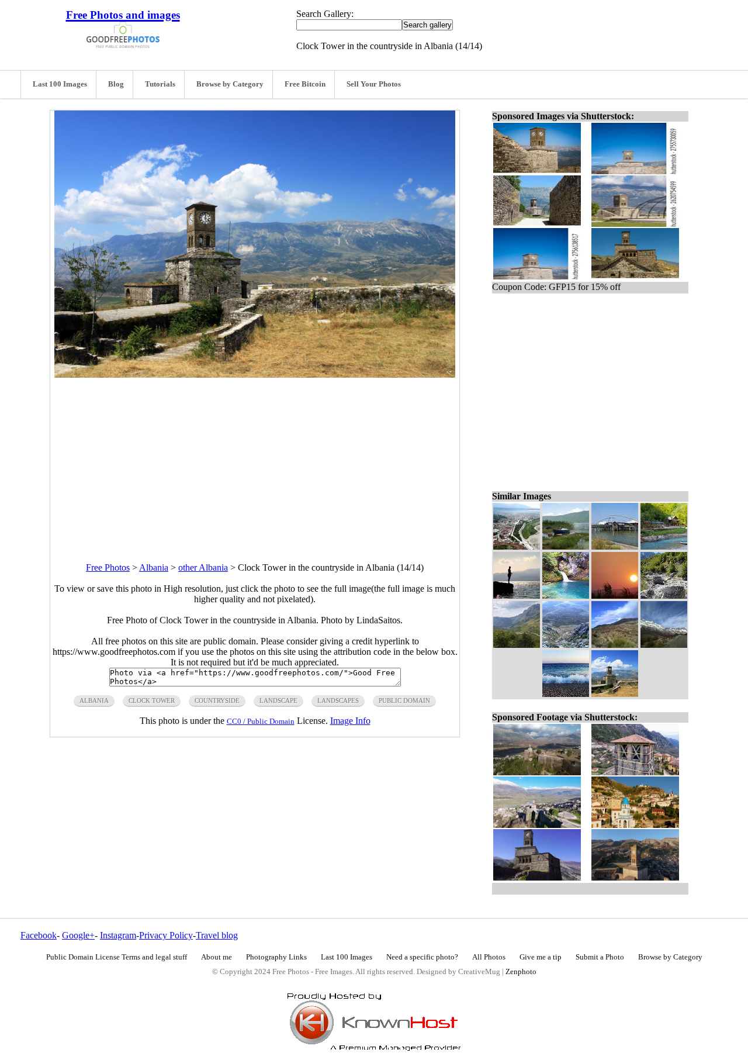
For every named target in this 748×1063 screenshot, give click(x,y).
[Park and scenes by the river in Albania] (663, 546)
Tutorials (160, 84)
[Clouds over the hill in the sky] (614, 645)
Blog (116, 84)
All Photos (488, 957)
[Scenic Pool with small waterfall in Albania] (565, 595)
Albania (153, 567)
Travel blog (217, 935)
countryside (217, 700)
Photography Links (276, 957)
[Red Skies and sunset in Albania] (614, 595)
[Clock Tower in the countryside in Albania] (614, 694)
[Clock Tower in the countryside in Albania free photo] (254, 374)
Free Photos (108, 567)
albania (94, 700)
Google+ (78, 935)
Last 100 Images (60, 84)
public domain (404, 700)
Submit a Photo (600, 957)
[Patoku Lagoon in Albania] (614, 546)
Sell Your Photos (374, 84)
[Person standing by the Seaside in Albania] (516, 595)
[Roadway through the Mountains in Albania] (663, 645)
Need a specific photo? (422, 957)
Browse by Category (230, 84)
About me (216, 957)
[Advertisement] (254, 459)
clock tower (152, 700)
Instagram (118, 935)
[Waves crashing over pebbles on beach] (565, 694)
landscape (278, 700)
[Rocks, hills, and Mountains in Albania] (565, 645)
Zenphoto (520, 972)
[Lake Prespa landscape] (565, 546)
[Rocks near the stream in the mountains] (663, 595)
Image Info (350, 721)
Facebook (38, 935)
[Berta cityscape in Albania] (516, 546)
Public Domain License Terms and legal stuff (116, 957)
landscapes (338, 700)
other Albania (203, 567)
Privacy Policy (166, 935)
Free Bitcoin (305, 84)
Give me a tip (541, 957)
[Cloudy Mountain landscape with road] (516, 645)
